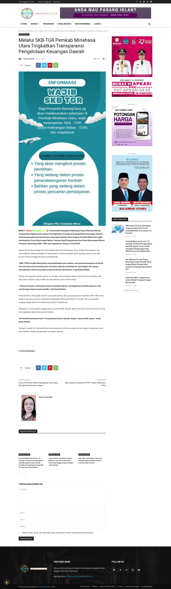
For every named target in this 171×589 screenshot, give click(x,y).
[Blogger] (114, 569)
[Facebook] (137, 1)
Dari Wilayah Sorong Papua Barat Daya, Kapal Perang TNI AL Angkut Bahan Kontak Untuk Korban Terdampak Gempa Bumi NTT (139, 264)
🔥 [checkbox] (7, 582)
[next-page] (24, 473)
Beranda (22, 31)
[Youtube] (150, 1)
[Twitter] (144, 1)
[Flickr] (126, 569)
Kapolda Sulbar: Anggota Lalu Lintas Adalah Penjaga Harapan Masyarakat (138, 280)
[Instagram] (140, 1)
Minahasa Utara (32, 31)
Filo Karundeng (44, 587)
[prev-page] (20, 473)
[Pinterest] (49, 65)
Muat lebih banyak (131, 290)
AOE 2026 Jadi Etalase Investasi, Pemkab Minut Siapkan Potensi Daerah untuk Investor (90, 460)
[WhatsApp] (55, 65)
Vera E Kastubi (29, 59)
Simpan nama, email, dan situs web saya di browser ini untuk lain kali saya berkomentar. (58, 533)
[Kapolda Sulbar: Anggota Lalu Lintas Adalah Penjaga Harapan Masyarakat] (118, 280)
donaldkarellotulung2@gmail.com (79, 576)
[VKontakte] (138, 569)
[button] (149, 24)
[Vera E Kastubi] (20, 59)
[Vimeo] (147, 1)
